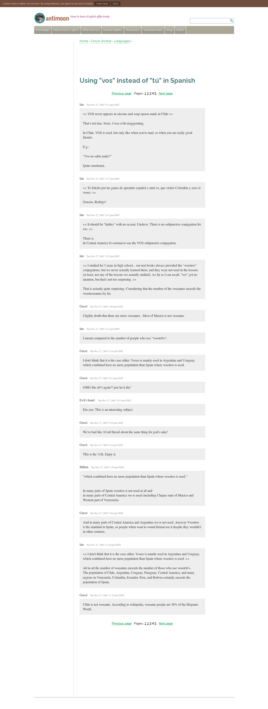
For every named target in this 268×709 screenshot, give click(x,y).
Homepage (42, 30)
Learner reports (113, 30)
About (180, 30)
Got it (115, 3)
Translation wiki (153, 30)
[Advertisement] (52, 101)
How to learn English (66, 30)
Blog (169, 30)
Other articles (91, 30)
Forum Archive (101, 41)
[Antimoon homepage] (72, 18)
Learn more (102, 3)
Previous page (121, 93)
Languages (122, 41)
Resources (132, 30)
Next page (166, 93)
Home (84, 41)
